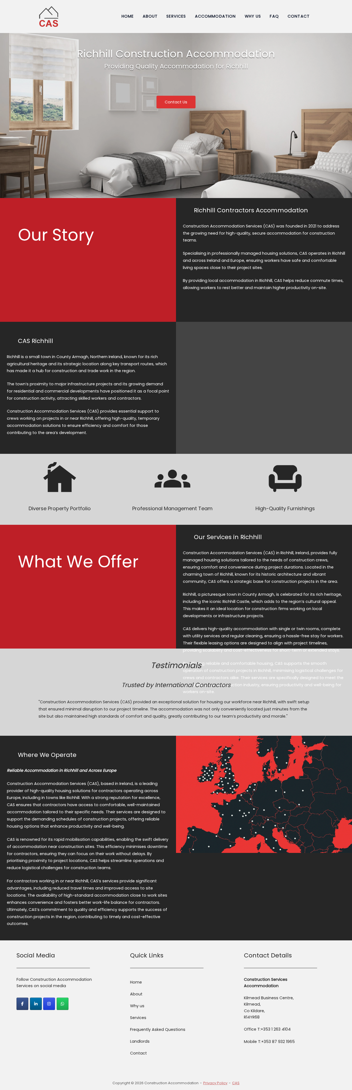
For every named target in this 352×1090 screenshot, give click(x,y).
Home (128, 16)
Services (176, 16)
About (150, 16)
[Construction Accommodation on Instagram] (49, 1004)
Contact (299, 16)
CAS (236, 1083)
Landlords (140, 1041)
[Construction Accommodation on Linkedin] (36, 1004)
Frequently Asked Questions (157, 1029)
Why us (253, 16)
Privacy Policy (215, 1083)
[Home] (48, 16)
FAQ (274, 16)
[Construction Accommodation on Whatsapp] (62, 1004)
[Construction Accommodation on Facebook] (22, 1004)
